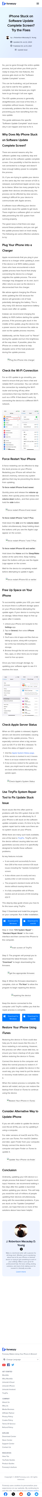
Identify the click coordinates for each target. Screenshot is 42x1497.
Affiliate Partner (8, 1413)
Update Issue (22, 50)
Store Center (7, 1440)
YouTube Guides (8, 1460)
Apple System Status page (23, 753)
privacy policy (33, 1491)
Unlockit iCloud (8, 1382)
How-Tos (5, 1456)
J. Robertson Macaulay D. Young (24, 38)
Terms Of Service (8, 1424)
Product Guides (8, 1463)
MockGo (5, 1375)
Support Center (8, 1444)
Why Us (5, 1406)
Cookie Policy (7, 1420)
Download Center (9, 1436)
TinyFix (21, 838)
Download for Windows (13, 922)
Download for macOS (33, 922)
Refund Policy (7, 1427)
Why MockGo (7, 1379)
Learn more (21, 1272)
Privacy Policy (7, 1416)
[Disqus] (21, 1309)
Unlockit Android (8, 1389)
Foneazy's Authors (9, 1467)
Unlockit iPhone (8, 1386)
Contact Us (6, 1447)
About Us (6, 1402)
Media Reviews (8, 1409)
